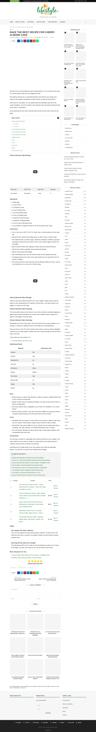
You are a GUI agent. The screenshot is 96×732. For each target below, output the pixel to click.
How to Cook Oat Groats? (35, 655)
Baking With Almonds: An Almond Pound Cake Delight (27, 457)
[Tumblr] (82, 1)
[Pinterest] (79, 1)
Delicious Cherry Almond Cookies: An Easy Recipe (26, 557)
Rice (75, 217)
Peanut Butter (75, 361)
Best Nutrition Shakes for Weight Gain (69, 64)
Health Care (41, 22)
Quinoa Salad (75, 348)
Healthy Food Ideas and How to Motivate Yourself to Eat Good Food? (80, 101)
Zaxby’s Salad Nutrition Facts (81, 81)
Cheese (75, 412)
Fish (75, 236)
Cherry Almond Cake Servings (19, 134)
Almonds (75, 220)
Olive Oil (75, 274)
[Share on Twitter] (21, 41)
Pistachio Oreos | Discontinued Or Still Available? (35, 633)
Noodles (75, 380)
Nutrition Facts (75, 191)
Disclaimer (65, 707)
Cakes (75, 294)
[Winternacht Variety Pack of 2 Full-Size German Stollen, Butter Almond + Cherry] (15, 511)
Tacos (75, 342)
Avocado (75, 326)
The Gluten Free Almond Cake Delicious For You (26, 472)
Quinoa (75, 249)
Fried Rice (75, 271)
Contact (64, 715)
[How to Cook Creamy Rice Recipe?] (35, 667)
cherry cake (31, 567)
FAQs (13, 147)
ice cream (75, 338)
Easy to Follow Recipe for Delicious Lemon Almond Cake (28, 475)
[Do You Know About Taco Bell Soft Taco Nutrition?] (53, 622)
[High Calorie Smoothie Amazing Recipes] (53, 645)
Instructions (16, 126)
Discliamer (23, 687)
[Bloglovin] (84, 1)
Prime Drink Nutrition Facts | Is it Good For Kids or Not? (80, 64)
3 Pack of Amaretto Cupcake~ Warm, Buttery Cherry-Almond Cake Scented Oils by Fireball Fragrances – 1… (32, 496)
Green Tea (75, 245)
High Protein (75, 278)
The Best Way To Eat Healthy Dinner (68, 118)
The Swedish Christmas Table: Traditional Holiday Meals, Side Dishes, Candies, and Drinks (31, 519)
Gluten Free (75, 226)
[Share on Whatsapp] (37, 41)
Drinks (75, 390)
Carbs (75, 242)
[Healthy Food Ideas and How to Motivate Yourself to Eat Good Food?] (81, 92)
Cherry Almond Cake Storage (18, 129)
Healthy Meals (75, 322)
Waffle (75, 406)
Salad (75, 258)
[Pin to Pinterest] (25, 41)
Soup (75, 281)
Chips (75, 399)
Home (11, 22)
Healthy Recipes (75, 428)
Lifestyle (67, 134)
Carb (75, 268)
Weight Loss (75, 364)
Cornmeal (75, 332)
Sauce (75, 387)
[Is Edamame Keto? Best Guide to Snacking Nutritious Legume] (69, 74)
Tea (75, 290)
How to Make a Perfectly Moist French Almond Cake (27, 465)
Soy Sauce (75, 261)
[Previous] (20, 1)
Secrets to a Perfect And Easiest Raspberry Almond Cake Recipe (31, 460)
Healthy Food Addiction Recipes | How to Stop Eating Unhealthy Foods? (80, 46)
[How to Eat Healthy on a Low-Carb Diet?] (81, 111)
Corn (75, 425)
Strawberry (75, 204)
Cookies (75, 351)
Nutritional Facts (16, 137)
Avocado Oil (75, 415)
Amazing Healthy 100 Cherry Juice (22, 340)
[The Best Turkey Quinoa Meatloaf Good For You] (53, 667)
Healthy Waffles (75, 335)
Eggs (75, 329)
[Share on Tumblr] (31, 41)
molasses (75, 409)
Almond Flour (75, 265)
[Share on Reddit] (34, 41)
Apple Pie (75, 306)
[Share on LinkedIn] (28, 41)
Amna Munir (16, 37)
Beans (75, 367)
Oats (75, 419)
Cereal (75, 422)
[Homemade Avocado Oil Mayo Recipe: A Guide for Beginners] (18, 622)
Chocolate (75, 303)
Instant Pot (75, 358)
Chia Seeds (75, 300)
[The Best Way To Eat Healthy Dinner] (69, 111)
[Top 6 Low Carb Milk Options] (69, 92)
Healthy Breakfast (75, 355)
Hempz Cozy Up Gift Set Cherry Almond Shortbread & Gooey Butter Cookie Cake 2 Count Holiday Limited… (31, 504)
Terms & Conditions (67, 704)
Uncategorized (69, 147)
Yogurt (75, 377)
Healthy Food (19, 22)
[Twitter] (76, 1)
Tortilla (75, 374)
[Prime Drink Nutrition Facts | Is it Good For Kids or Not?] (81, 56)
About (64, 711)
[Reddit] (85, 1)
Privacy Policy (66, 700)
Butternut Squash (75, 297)
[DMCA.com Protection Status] (13, 700)
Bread (75, 310)
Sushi (75, 316)
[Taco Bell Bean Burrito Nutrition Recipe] (18, 667)
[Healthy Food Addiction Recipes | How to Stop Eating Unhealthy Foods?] (81, 38)
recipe (75, 252)
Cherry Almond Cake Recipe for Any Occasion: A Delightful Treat (31, 462)
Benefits (75, 207)
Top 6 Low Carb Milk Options (68, 100)
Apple (75, 239)
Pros (13, 139)
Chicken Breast (75, 223)
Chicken (75, 233)
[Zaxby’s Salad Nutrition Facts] (81, 74)
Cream (75, 396)
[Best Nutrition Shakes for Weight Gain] (69, 56)
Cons (13, 142)
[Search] (85, 21)
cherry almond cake (22, 567)
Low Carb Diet (52, 22)
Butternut (75, 319)
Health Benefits (75, 194)
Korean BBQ (75, 313)
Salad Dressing (75, 383)
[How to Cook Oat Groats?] (35, 645)
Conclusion (15, 145)
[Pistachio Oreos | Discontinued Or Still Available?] (35, 622)
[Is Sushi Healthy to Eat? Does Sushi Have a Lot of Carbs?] (69, 38)
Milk (75, 287)
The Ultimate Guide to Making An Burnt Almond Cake (27, 470)
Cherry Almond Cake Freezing (19, 131)
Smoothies (75, 255)
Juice (75, 284)
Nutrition (30, 22)
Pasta (75, 393)
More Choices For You (18, 150)
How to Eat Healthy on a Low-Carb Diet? (81, 118)
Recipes (62, 22)
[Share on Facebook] (18, 41)
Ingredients (16, 123)
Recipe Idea (75, 201)
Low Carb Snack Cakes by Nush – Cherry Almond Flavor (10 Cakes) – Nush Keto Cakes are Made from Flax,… (32, 487)
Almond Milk (75, 229)
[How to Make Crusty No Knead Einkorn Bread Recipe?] (18, 645)
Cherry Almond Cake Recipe (18, 121)
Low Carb (75, 210)
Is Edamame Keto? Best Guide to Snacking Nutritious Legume (68, 82)
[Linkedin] (81, 1)
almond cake (13, 567)
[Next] (22, 1)
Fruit (75, 403)
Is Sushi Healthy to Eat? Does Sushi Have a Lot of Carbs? (36, 1)
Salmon (75, 370)
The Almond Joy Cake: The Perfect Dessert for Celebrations (29, 467)
